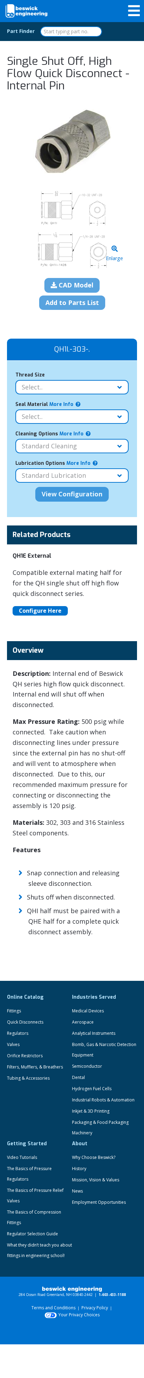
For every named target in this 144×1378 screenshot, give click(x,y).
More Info (60, 404)
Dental (78, 1077)
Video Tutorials (22, 1157)
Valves (13, 1044)
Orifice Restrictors (25, 1056)
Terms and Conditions (53, 1308)
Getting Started (27, 1143)
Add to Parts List (72, 302)
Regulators (17, 1033)
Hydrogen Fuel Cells (91, 1089)
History (79, 1169)
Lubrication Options (53, 463)
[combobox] (71, 31)
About (79, 1143)
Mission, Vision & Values (95, 1180)
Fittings (14, 1011)
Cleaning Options (49, 433)
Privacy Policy (94, 1308)
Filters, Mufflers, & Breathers (35, 1067)
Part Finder (21, 31)
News (77, 1191)
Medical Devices (88, 1011)
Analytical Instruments (93, 1033)
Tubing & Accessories (28, 1078)
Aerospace (83, 1022)
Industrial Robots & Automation (103, 1100)
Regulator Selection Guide (32, 1234)
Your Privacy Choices (79, 1315)
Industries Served (94, 997)
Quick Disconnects (25, 1022)
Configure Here (40, 611)
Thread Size (30, 375)
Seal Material (44, 404)
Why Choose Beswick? (93, 1157)
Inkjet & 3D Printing (90, 1111)
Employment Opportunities (99, 1202)
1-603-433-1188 (112, 1294)
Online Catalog (25, 997)
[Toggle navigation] (134, 11)
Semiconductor (87, 1066)
